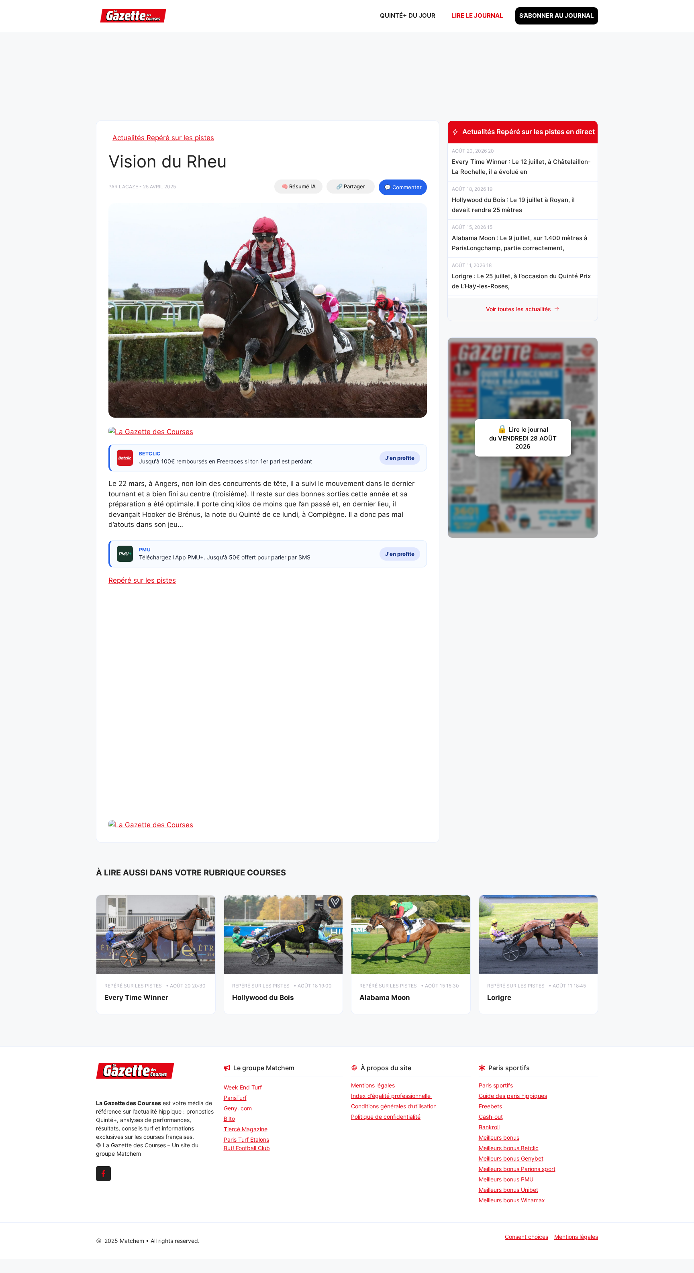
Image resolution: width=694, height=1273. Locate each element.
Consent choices (526, 1236)
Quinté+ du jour (407, 15)
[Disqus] (267, 716)
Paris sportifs (496, 1085)
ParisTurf (235, 1097)
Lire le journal (477, 15)
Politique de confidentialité (385, 1116)
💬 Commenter (403, 187)
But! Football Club (247, 1147)
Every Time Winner (136, 998)
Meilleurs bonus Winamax (512, 1200)
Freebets (490, 1106)
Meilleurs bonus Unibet (508, 1189)
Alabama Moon (384, 998)
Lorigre (499, 998)
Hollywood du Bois (263, 998)
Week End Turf (243, 1087)
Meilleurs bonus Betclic (509, 1147)
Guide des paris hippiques (513, 1095)
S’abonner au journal (556, 15)
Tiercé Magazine (245, 1129)
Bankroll (489, 1127)
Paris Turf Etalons (246, 1139)
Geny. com (238, 1108)
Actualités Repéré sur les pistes (163, 138)
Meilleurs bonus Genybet (511, 1158)
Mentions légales (373, 1085)
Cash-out (491, 1116)
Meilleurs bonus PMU (506, 1179)
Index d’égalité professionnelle (391, 1095)
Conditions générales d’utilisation (394, 1106)
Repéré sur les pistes (142, 580)
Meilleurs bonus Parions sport (517, 1168)
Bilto (229, 1118)
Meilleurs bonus (499, 1137)
